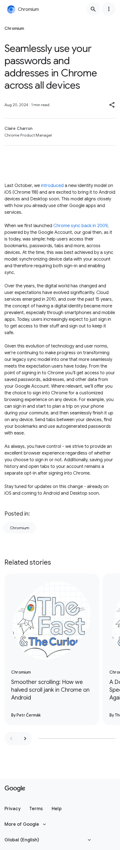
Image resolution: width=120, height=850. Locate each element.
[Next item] (25, 738)
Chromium (19, 527)
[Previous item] (11, 738)
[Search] (93, 9)
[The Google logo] (14, 788)
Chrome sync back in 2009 (80, 226)
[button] (112, 104)
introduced (52, 185)
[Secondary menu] (109, 9)
